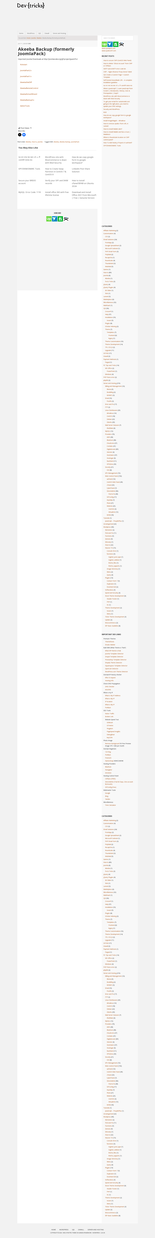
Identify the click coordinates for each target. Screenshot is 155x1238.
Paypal (107, 362)
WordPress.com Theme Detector (116, 672)
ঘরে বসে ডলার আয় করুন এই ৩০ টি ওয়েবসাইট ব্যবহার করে (117, 85)
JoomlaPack (75, 142)
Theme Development (112, 344)
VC (108, 605)
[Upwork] (49, 220)
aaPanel (109, 479)
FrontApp (108, 243)
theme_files (112, 563)
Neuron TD (109, 548)
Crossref (108, 311)
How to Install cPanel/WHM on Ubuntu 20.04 (83, 183)
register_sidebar (113, 560)
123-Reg (108, 752)
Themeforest (109, 642)
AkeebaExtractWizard (28, 94)
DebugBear (111, 735)
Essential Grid (111, 587)
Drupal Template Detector (114, 657)
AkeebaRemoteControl (29, 88)
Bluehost (110, 440)
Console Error (111, 551)
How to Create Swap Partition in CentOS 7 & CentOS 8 (55, 171)
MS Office (108, 368)
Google (107, 793)
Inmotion (108, 773)
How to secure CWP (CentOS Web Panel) (117, 60)
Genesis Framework (85, 1233)
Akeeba (28, 142)
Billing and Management (113, 386)
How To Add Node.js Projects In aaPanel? (117, 143)
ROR (104, 112)
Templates (110, 332)
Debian (109, 419)
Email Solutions (108, 239)
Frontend (111, 335)
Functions (108, 536)
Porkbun (108, 708)
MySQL (107, 431)
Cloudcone (110, 443)
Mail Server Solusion (112, 425)
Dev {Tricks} (31, 5)
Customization (108, 233)
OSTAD (105, 353)
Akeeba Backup (65, 142)
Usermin (111, 509)
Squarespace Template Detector (116, 666)
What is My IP (110, 699)
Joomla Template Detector (114, 654)
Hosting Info (109, 681)
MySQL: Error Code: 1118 (29, 192)
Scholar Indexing (110, 326)
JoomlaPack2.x (25, 70)
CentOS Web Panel (113, 482)
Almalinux (110, 413)
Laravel (105, 296)
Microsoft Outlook (111, 248)
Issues (109, 320)
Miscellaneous (108, 302)
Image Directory (112, 569)
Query (109, 575)
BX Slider (108, 290)
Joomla (40, 142)
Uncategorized (108, 524)
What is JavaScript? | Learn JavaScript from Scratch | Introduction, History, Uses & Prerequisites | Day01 (118, 90)
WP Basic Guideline (111, 626)
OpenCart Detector (111, 669)
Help (106, 314)
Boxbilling (110, 392)
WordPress (96, 1233)
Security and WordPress (111, 109)
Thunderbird (109, 263)
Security (108, 467)
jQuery (105, 284)
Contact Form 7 (112, 581)
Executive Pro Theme (69, 1233)
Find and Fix (109, 533)
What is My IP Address (112, 696)
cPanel (109, 485)
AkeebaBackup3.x (27, 100)
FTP (106, 407)
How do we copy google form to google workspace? (82, 160)
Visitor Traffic (109, 714)
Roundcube (109, 260)
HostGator (110, 455)
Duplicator (110, 584)
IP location (108, 702)
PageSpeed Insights (113, 731)
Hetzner (109, 452)
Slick (106, 293)
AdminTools (25, 106)
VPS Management (111, 473)
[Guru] (66, 220)
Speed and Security (111, 593)
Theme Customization (112, 341)
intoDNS (108, 690)
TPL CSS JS (109, 347)
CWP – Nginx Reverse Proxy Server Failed (117, 72)
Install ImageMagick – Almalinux (114, 121)
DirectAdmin (111, 491)
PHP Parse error (109, 377)
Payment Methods (109, 359)
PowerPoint (111, 371)
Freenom (108, 758)
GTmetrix (110, 725)
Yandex (107, 799)
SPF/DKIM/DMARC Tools (29, 168)
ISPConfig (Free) (110, 787)
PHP (108, 602)
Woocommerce (110, 623)
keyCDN (109, 737)
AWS (108, 437)
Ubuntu (109, 422)
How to (34, 142)
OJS (104, 308)
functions (110, 554)
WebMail (108, 266)
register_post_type (114, 557)
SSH (108, 470)
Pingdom (110, 729)
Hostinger (110, 458)
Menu (109, 572)
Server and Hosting (109, 383)
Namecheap (109, 761)
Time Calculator (110, 805)
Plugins (107, 323)
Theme (107, 329)
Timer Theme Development (114, 617)
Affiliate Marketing (109, 231)
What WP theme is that (113, 651)
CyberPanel (111, 488)
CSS (106, 237)
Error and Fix (109, 404)
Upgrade (108, 350)
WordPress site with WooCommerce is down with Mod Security (56, 160)
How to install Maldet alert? (112, 129)
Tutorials (106, 518)
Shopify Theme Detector (113, 663)
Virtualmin (111, 512)
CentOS (109, 416)
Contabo (110, 446)
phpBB (105, 380)
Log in (103, 1233)
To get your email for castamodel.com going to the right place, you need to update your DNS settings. (116, 104)
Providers (108, 434)
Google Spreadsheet (112, 245)
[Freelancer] (54, 220)
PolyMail (108, 254)
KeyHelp (109, 500)
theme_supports (114, 566)
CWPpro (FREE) (110, 779)
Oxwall (105, 356)
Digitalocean (111, 449)
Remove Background (112, 744)
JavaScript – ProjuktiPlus (113, 521)
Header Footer (112, 599)
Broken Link (109, 717)
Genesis (108, 539)
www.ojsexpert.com (108, 48)
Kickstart (23, 64)
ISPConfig (110, 497)
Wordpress (107, 527)
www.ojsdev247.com (109, 51)
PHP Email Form (110, 251)
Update (107, 620)
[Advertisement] (94, 15)
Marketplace (107, 299)
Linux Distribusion (111, 410)
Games (105, 269)
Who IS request (110, 678)
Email (107, 398)
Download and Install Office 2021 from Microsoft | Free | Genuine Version (84, 195)
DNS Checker (109, 687)
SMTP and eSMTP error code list (114, 69)
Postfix (109, 401)
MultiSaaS (106, 305)
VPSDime (110, 464)
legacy (110, 338)
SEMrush (110, 723)
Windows (108, 374)
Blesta (109, 389)
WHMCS (109, 395)
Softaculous (109, 590)
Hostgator (108, 770)
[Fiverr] (60, 220)
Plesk (108, 503)
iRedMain (110, 428)
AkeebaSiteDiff (26, 82)
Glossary (108, 542)
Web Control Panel (111, 476)
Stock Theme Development (114, 596)
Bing (106, 796)
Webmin (109, 506)
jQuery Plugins (108, 287)
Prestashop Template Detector (115, 660)
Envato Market (110, 645)
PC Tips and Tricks (109, 365)
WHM (109, 515)
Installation (109, 317)
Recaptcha (108, 258)
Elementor (108, 530)
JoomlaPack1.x (25, 76)
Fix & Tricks (109, 281)
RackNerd (110, 461)
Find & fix (111, 494)
